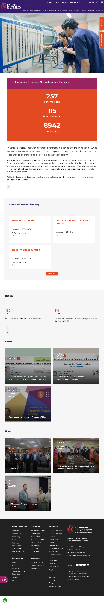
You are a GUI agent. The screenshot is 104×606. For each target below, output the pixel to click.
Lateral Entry (53, 542)
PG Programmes (55, 534)
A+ (90, 2)
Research (29, 5)
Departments (36, 569)
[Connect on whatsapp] (4, 600)
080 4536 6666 (77, 552)
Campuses (34, 548)
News (8, 431)
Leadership (16, 537)
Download (53, 561)
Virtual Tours (35, 551)
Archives (15, 577)
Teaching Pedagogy (38, 539)
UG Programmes (55, 531)
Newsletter (99, 10)
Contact (52, 564)
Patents (58, 10)
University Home (52, 2)
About (24, 10)
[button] (7, 328)
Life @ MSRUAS (36, 542)
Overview (15, 531)
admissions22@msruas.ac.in (81, 555)
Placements (35, 545)
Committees (17, 548)
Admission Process (56, 548)
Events (8, 342)
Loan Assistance (55, 555)
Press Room (16, 574)
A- (83, 2)
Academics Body (37, 562)
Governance (16, 534)
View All (52, 273)
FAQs (51, 558)
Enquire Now (102, 23)
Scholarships (53, 551)
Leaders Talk (16, 540)
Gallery (14, 580)
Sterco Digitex (74, 579)
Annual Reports (18, 551)
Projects (50, 10)
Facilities (76, 10)
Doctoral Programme (38, 10)
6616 (84, 552)
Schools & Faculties (38, 566)
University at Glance (38, 531)
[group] (27, 315)
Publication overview (22, 204)
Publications (67, 10)
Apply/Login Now (102, 40)
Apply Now (53, 570)
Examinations (54, 545)
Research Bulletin (87, 10)
